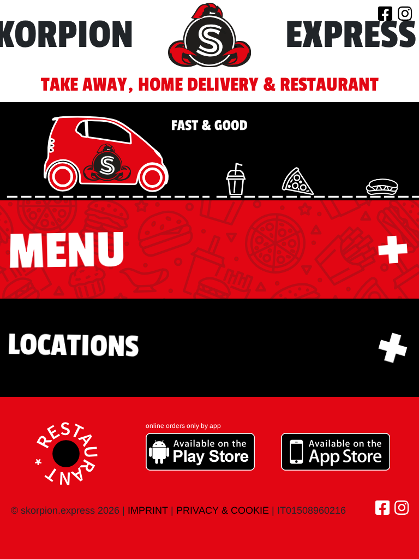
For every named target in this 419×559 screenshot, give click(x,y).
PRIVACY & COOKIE (222, 510)
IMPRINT (148, 510)
